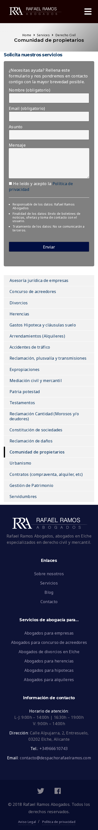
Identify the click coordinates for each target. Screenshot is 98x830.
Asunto (16, 127)
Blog (48, 592)
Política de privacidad (59, 821)
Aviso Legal (27, 821)
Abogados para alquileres (49, 679)
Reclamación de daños (31, 441)
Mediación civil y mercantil (36, 380)
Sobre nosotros (49, 573)
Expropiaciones (24, 369)
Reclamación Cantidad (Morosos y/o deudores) (44, 416)
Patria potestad (25, 391)
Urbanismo (20, 463)
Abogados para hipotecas (49, 670)
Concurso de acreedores (33, 291)
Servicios (49, 583)
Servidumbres (23, 496)
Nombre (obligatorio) (29, 90)
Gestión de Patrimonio (31, 485)
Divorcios (19, 303)
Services (43, 35)
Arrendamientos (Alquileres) (37, 336)
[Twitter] (40, 792)
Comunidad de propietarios (37, 452)
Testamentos (22, 402)
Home (26, 35)
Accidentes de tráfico (30, 347)
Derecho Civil (66, 35)
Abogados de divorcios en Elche (49, 651)
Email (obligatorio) (27, 108)
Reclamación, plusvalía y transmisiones (48, 358)
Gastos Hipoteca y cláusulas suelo (43, 325)
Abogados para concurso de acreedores (49, 642)
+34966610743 (53, 748)
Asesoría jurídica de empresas (39, 280)
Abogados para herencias (49, 661)
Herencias (19, 314)
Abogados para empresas (49, 633)
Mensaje (17, 145)
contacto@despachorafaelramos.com (55, 758)
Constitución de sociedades (36, 430)
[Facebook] (58, 792)
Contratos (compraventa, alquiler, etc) (46, 474)
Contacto (49, 601)
